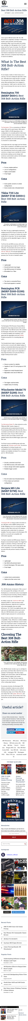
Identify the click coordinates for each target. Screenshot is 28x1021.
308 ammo (16, 740)
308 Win (9, 745)
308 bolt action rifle (15, 743)
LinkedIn (11, 732)
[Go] (25, 843)
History (17, 13)
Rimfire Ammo (22, 1015)
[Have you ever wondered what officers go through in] (7, 890)
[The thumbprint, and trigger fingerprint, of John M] (20, 877)
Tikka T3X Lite (10, 754)
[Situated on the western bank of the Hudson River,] (7, 877)
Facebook (11, 729)
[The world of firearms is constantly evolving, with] (20, 890)
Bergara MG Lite (11, 747)
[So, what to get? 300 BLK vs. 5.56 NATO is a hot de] (20, 864)
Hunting (21, 13)
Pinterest (20, 732)
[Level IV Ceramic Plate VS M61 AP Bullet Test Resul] (20, 903)
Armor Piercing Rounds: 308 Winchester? (20, 779)
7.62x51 (16, 745)
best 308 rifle (14, 750)
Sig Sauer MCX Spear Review (13, 943)
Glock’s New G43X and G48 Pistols (14, 982)
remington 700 (12, 752)
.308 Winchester (6, 740)
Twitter (19, 729)
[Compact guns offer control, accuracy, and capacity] (7, 864)
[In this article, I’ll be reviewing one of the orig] (7, 903)
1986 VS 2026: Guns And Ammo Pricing (6, 778)
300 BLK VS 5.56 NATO (10, 939)
